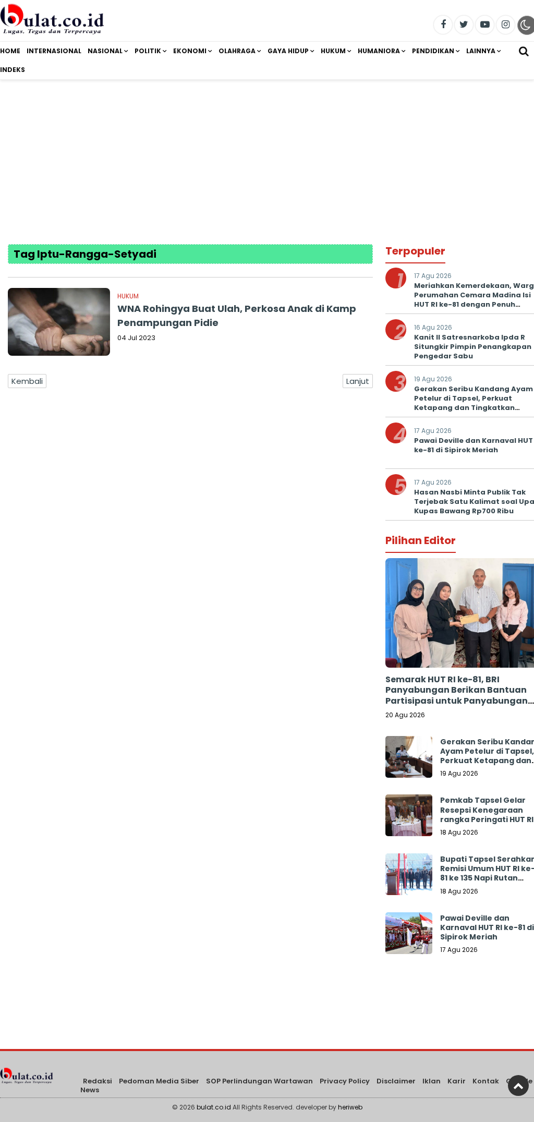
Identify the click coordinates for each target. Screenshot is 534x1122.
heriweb (350, 1107)
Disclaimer (396, 1081)
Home (10, 50)
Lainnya (480, 50)
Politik (148, 50)
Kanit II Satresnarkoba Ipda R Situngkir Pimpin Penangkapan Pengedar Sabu (472, 346)
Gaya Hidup (288, 50)
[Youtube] (485, 25)
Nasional (105, 50)
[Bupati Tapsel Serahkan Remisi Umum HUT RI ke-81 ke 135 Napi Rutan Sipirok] (408, 876)
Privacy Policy (345, 1081)
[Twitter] (464, 25)
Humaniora (379, 50)
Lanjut (357, 381)
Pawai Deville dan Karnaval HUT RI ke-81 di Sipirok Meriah (487, 927)
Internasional (54, 50)
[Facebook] (443, 25)
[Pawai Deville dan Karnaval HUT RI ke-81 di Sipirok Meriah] (408, 935)
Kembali (27, 381)
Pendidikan (433, 50)
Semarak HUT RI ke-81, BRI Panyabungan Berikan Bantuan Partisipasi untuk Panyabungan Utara (456, 695)
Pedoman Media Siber (159, 1081)
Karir (456, 1081)
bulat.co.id (214, 1107)
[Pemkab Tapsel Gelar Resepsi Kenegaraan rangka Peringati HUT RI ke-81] (408, 817)
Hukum (333, 50)
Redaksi (97, 1081)
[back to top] (518, 1085)
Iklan (431, 1081)
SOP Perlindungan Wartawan (259, 1081)
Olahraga (237, 50)
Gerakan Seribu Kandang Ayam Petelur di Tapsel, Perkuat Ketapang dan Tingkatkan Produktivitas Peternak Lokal (473, 403)
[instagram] (505, 25)
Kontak (485, 1081)
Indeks (12, 69)
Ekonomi (190, 50)
